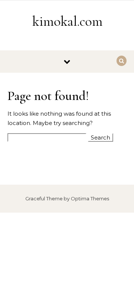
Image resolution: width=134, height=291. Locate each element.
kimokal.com (67, 21)
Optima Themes (90, 198)
